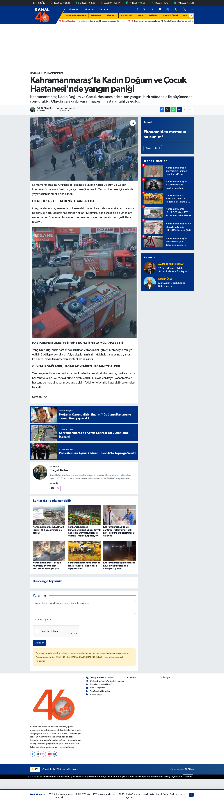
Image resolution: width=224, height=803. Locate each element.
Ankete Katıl (153, 148)
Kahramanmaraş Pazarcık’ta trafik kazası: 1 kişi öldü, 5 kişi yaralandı (84, 565)
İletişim (166, 678)
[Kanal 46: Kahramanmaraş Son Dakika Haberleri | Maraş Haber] (42, 15)
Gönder (39, 642)
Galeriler (74, 9)
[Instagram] (58, 488)
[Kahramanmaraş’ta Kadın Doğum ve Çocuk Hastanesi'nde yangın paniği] (84, 149)
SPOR (140, 15)
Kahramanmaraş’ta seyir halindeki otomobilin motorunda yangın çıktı (47, 565)
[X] (38, 754)
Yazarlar (104, 9)
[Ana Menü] (191, 9)
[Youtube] (49, 754)
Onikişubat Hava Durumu (102, 678)
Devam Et (54, 483)
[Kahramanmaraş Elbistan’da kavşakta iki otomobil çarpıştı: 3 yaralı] (119, 551)
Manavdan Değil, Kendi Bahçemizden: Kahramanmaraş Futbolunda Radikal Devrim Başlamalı (174, 285)
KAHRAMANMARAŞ (76, 15)
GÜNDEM (96, 15)
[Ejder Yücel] (150, 282)
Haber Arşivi (96, 694)
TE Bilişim (189, 769)
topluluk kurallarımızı (60, 653)
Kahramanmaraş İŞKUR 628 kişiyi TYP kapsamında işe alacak (48, 530)
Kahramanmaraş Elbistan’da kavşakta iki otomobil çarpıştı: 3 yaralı (119, 565)
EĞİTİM (153, 15)
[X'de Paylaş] (167, 109)
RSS (36, 769)
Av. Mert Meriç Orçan (171, 264)
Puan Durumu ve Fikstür (101, 684)
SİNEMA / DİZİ (170, 15)
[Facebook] (32, 754)
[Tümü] (189, 122)
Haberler (35, 73)
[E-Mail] (52, 488)
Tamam (188, 776)
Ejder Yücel (165, 279)
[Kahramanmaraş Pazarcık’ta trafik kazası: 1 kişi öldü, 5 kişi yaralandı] (84, 551)
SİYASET (111, 15)
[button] (191, 16)
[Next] (54, 754)
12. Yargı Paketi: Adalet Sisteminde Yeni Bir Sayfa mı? (172, 270)
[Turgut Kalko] (40, 472)
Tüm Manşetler (97, 688)
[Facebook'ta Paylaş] (162, 109)
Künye (133, 678)
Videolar (89, 9)
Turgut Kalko (59, 470)
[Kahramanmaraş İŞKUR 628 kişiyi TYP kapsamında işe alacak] (49, 515)
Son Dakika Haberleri (100, 691)
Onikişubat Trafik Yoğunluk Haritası (107, 681)
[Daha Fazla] (179, 109)
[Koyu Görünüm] (176, 9)
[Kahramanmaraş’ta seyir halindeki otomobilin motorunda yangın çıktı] (49, 551)
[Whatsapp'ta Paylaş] (173, 109)
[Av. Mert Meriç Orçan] (150, 267)
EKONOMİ (126, 15)
